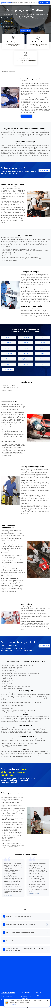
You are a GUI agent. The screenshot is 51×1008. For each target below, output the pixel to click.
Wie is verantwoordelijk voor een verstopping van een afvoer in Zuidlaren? (24, 949)
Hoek (8, 364)
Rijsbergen (25, 359)
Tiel (43, 364)
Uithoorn (42, 348)
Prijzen (26, 2)
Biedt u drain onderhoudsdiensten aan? (20, 932)
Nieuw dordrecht (8, 348)
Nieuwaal (25, 364)
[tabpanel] (13, 878)
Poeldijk (8, 359)
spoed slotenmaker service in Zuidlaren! (15, 772)
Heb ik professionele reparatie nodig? (19, 916)
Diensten (20, 2)
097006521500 (44, 2)
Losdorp (8, 342)
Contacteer (36, 2)
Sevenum (43, 359)
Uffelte (43, 342)
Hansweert (8, 337)
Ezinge (43, 337)
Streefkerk (25, 353)
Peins (42, 353)
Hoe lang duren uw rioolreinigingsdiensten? (21, 924)
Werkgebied (14, 2)
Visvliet (25, 348)
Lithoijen (25, 342)
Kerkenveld (8, 353)
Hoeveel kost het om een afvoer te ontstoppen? (22, 941)
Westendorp (25, 337)
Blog (30, 2)
